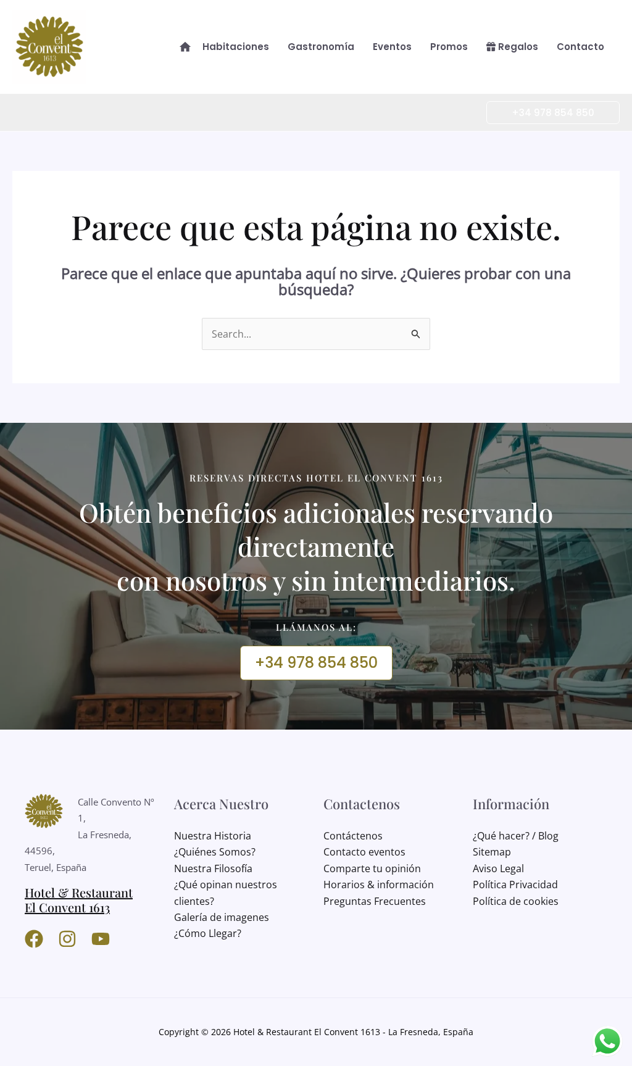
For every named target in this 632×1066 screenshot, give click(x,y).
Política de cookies (516, 901)
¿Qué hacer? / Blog (516, 836)
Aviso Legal (498, 868)
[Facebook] (34, 939)
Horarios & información (378, 884)
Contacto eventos (364, 852)
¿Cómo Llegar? (207, 933)
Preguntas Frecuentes (374, 901)
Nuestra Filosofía (213, 868)
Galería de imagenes (221, 917)
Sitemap (492, 852)
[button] (546, 112)
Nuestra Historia (212, 836)
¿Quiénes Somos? (215, 852)
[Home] (185, 47)
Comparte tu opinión (372, 868)
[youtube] (100, 939)
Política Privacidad (515, 884)
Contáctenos (353, 836)
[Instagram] (67, 939)
